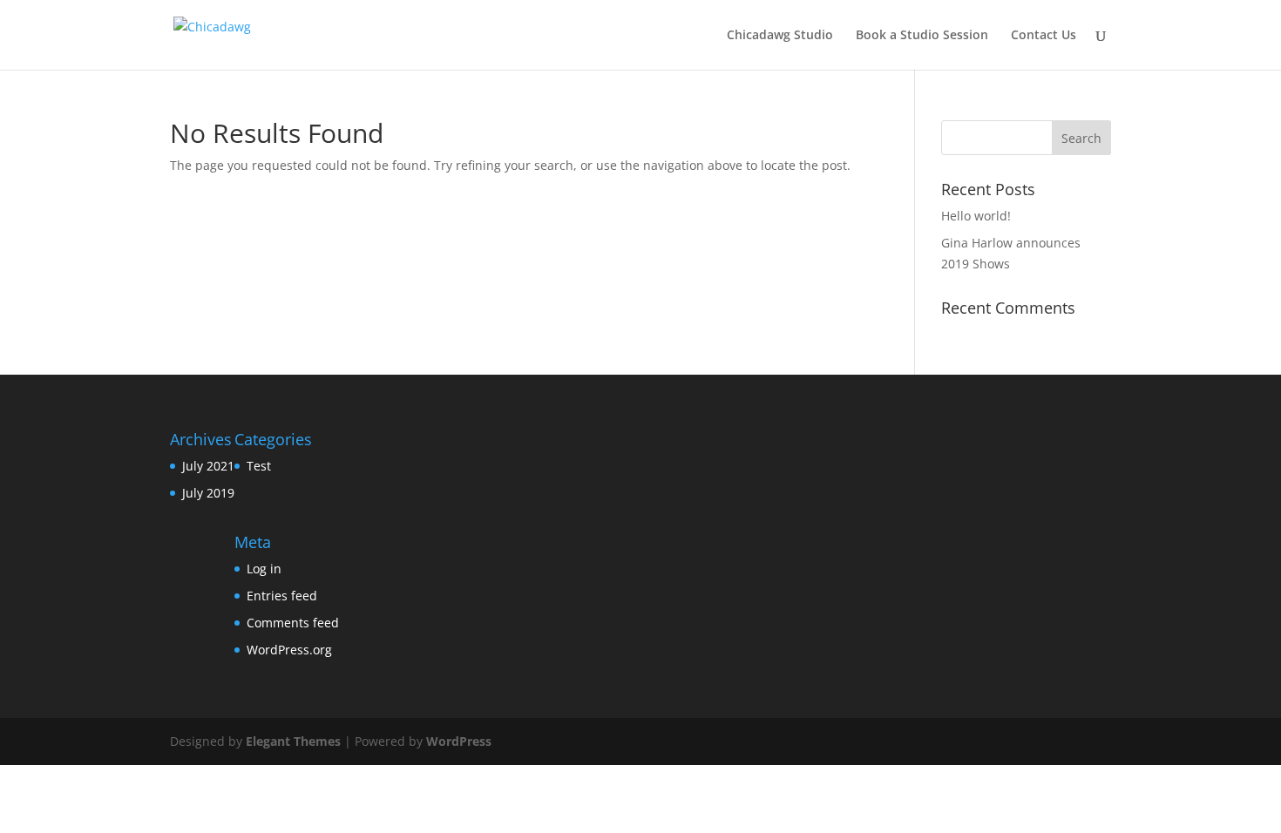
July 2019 (208, 492)
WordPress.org (289, 649)
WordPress (458, 741)
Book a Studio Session (922, 36)
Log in (264, 568)
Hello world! (976, 215)
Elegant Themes (293, 741)
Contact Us (1043, 36)
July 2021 (208, 465)
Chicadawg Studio (780, 36)
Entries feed (282, 595)
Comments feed (293, 622)
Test (259, 465)
